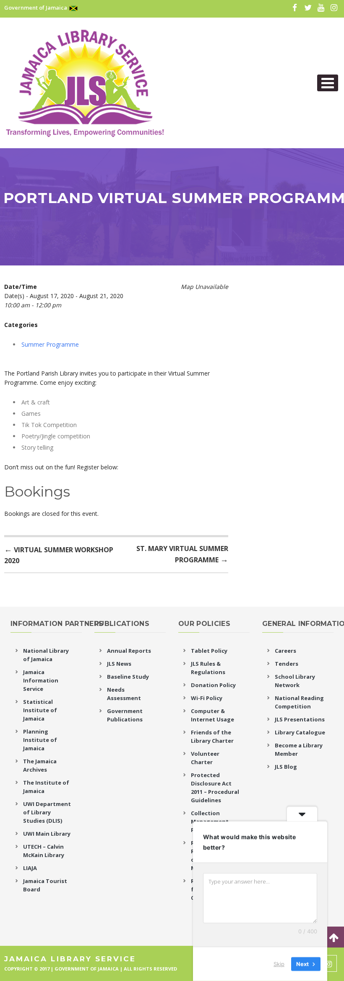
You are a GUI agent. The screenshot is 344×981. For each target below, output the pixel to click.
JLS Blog (286, 766)
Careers (285, 650)
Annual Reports (129, 650)
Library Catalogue (300, 732)
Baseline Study (128, 676)
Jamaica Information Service (40, 680)
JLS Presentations (300, 719)
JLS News (119, 663)
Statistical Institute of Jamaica (40, 710)
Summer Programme (50, 344)
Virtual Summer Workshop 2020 (58, 554)
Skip (279, 963)
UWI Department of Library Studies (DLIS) (47, 812)
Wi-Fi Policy (206, 698)
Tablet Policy (209, 650)
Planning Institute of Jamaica (40, 740)
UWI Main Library (46, 833)
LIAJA (30, 868)
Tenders (286, 663)
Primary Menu (327, 83)
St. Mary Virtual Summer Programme (182, 554)
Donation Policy (213, 685)
